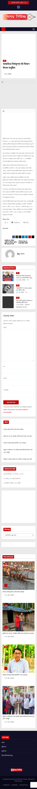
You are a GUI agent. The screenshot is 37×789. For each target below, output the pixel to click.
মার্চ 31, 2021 (19, 305)
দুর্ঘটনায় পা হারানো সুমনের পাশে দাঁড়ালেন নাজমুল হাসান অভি (17, 459)
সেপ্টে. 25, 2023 (20, 280)
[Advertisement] (18, 47)
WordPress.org (6, 755)
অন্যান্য (6, 564)
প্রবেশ (3, 742)
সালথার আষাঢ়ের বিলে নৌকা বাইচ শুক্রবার (13, 429)
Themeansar (18, 781)
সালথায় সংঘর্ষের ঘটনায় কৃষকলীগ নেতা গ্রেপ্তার (14, 443)
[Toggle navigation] (34, 29)
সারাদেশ (6, 688)
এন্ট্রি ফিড (3, 747)
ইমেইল (5, 378)
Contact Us (6, 785)
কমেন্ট (5, 327)
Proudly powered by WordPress (12, 779)
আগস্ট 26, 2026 (9, 595)
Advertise (15, 785)
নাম (4, 366)
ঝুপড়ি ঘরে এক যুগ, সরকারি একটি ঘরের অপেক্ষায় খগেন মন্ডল (17, 436)
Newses (30, 779)
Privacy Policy (23, 785)
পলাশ (22, 254)
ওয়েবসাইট (5, 390)
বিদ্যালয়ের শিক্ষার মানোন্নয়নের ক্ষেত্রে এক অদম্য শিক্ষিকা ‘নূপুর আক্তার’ (24, 278)
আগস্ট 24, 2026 (9, 722)
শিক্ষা (4, 60)
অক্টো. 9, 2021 (20, 292)
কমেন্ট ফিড (3, 751)
